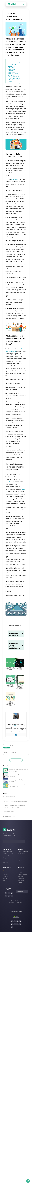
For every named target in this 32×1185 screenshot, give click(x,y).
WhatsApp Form (21, 872)
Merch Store (21, 880)
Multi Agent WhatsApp (9, 796)
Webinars (20, 882)
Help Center (20, 876)
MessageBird (6, 872)
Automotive (20, 858)
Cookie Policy (19, 902)
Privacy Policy (11, 902)
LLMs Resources (20, 891)
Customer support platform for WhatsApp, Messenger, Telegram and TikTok (14, 806)
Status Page (21, 878)
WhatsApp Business (7, 851)
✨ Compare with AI (8, 870)
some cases (15, 179)
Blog (19, 884)
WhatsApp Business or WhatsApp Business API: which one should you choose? (13, 71)
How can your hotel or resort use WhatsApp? (14, 64)
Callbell (8, 482)
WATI (4, 880)
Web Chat (5, 862)
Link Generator (21, 870)
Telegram (5, 858)
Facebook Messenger (8, 853)
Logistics (20, 860)
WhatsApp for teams (8, 811)
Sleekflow (5, 876)
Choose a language (8, 745)
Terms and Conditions (15, 900)
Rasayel (5, 878)
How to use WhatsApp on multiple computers (15, 801)
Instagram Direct (7, 855)
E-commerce (21, 855)
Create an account (17, 760)
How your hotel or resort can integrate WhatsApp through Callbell (14, 79)
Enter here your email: (10, 753)
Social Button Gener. (22, 874)
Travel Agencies (21, 853)
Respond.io (5, 874)
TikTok (4, 860)
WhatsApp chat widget (9, 816)
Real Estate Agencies (23, 851)
